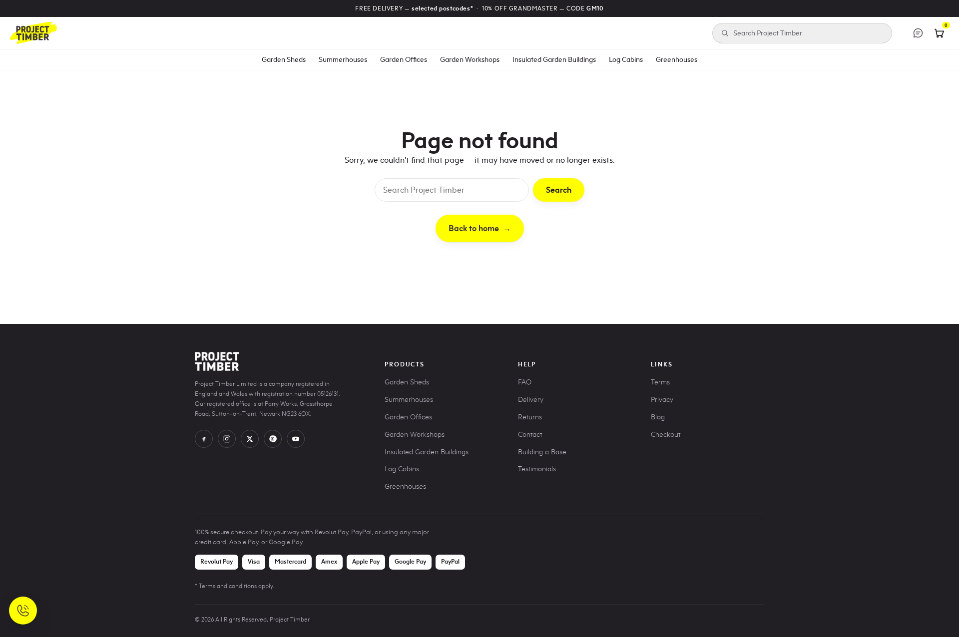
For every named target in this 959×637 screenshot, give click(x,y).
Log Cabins (626, 59)
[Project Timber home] (33, 33)
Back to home (480, 228)
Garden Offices (403, 59)
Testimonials (537, 469)
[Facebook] (204, 439)
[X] (250, 439)
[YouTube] (296, 439)
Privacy (662, 399)
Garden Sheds (284, 59)
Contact (530, 434)
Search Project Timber (767, 33)
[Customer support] (918, 33)
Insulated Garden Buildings (554, 59)
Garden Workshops (469, 59)
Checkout (665, 434)
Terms (660, 382)
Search (558, 190)
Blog (658, 417)
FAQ (524, 382)
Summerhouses (343, 59)
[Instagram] (227, 439)
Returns (530, 417)
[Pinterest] (273, 439)
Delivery (530, 399)
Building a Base (542, 452)
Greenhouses (676, 59)
